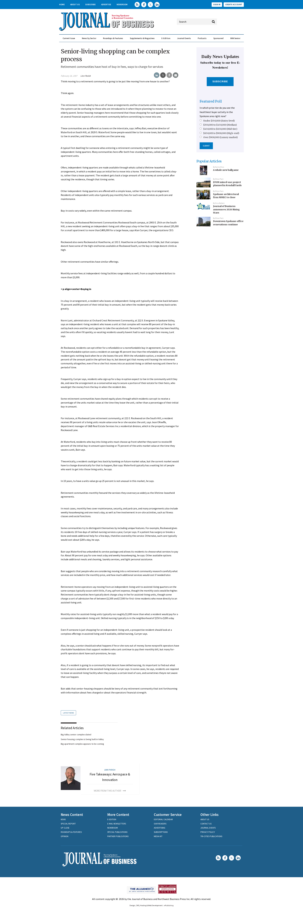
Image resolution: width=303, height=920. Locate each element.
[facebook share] (169, 75)
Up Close (65, 827)
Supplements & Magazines (142, 38)
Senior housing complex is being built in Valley (82, 739)
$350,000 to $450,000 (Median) (220, 124)
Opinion (64, 836)
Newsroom (122, 4)
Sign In (216, 4)
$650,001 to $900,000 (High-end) (221, 133)
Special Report (68, 823)
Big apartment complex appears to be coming (82, 743)
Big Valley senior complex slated (76, 734)
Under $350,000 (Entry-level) (219, 120)
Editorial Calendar (163, 819)
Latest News (68, 713)
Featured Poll (211, 101)
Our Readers (160, 823)
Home (62, 4)
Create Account (233, 4)
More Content (118, 814)
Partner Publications (117, 836)
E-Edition (165, 38)
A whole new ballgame (226, 170)
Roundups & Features (113, 38)
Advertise (106, 4)
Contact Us (205, 823)
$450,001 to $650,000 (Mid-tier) (220, 129)
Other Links (209, 814)
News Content (72, 814)
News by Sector (89, 38)
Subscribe (90, 4)
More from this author (107, 790)
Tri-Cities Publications (211, 836)
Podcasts (202, 38)
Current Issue (69, 38)
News (63, 819)
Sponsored (218, 38)
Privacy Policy (207, 832)
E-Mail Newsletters (116, 823)
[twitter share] (163, 75)
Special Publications (117, 832)
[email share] (175, 75)
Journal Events (184, 38)
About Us (75, 4)
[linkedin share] (156, 75)
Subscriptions (161, 832)
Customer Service (168, 814)
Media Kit (158, 836)
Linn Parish (85, 75)
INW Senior (235, 38)
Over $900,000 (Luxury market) (220, 137)
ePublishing (168, 905)
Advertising (159, 827)
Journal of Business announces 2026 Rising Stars (226, 209)
